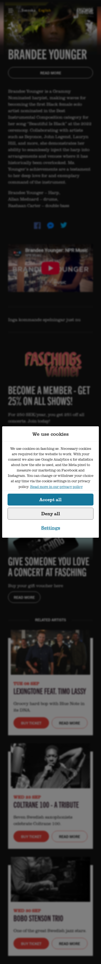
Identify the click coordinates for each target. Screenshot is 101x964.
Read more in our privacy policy (56, 486)
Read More (50, 72)
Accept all (50, 499)
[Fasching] (85, 10)
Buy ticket (31, 722)
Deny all (50, 513)
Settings (50, 527)
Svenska (29, 10)
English (45, 10)
